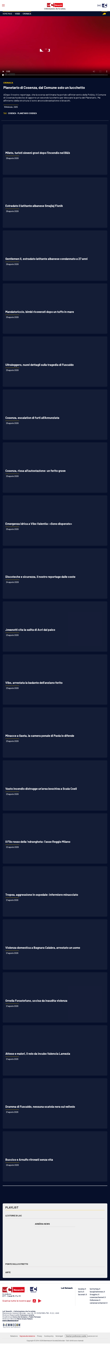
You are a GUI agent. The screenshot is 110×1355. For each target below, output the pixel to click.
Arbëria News (42, 1224)
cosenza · (12, 113)
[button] (104, 13)
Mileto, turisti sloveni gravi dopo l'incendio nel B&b (37, 152)
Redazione (14, 1336)
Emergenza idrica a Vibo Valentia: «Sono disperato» (38, 523)
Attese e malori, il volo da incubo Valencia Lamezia (37, 1053)
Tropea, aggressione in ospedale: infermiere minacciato (41, 894)
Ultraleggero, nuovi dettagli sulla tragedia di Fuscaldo (39, 364)
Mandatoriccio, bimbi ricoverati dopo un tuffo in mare (39, 311)
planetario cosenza (27, 113)
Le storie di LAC (13, 1215)
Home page (7, 14)
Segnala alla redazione (27, 1336)
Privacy (39, 1336)
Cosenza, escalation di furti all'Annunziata (32, 417)
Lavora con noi (92, 1336)
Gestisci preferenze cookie (76, 1336)
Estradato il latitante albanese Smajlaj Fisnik (34, 205)
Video (17, 14)
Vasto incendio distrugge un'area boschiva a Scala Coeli (41, 788)
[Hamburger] (3, 5)
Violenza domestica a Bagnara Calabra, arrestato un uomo (42, 947)
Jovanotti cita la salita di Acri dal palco (30, 629)
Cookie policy (49, 1336)
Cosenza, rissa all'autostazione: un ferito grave (35, 470)
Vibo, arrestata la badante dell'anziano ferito (34, 682)
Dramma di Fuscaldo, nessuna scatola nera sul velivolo (40, 1106)
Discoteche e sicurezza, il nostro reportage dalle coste (40, 576)
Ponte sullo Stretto (16, 1264)
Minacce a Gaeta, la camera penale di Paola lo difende (39, 735)
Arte (8, 1272)
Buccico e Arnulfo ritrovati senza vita (29, 1159)
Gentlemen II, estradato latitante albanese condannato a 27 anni (46, 258)
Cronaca (27, 14)
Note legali (59, 1336)
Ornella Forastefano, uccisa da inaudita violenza (36, 1000)
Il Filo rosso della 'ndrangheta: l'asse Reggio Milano (37, 841)
